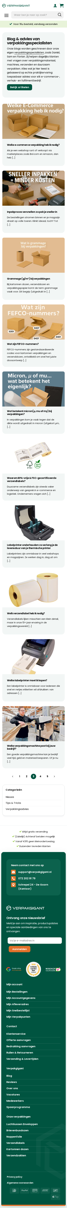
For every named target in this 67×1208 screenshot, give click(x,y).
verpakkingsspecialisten (29, 52)
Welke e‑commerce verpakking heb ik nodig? (33, 145)
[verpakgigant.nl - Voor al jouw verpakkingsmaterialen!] (21, 5)
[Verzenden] (59, 14)
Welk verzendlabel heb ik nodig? (26, 613)
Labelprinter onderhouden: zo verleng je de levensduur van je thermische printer (32, 546)
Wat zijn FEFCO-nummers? (23, 344)
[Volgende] (54, 776)
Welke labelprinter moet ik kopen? (27, 680)
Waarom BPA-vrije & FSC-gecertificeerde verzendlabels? (31, 480)
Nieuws (10, 797)
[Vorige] (12, 776)
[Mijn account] (55, 6)
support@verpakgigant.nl (34, 872)
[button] (62, 6)
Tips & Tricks (13, 803)
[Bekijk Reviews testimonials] (13, 969)
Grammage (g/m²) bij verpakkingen (28, 278)
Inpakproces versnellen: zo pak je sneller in (32, 212)
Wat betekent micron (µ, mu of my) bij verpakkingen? (29, 413)
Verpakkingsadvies (17, 809)
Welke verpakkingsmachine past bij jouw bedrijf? (31, 747)
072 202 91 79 (26, 878)
